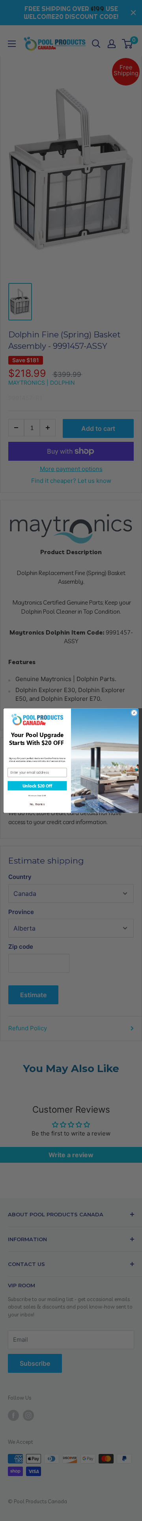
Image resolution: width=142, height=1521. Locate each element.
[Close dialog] (134, 713)
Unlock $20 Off (37, 785)
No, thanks (37, 804)
